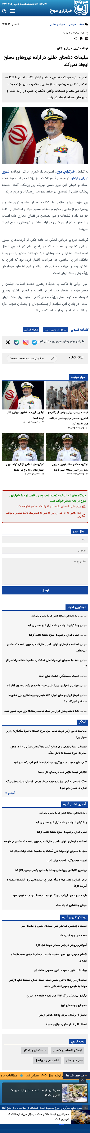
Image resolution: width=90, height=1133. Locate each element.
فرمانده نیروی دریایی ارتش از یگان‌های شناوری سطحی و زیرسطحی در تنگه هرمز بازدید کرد (67, 418)
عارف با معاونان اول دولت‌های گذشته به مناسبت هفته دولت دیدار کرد (48, 851)
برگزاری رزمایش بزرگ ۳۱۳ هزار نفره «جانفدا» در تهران (57, 996)
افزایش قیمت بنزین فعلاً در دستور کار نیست (62, 772)
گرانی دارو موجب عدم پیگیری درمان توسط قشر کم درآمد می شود (50, 762)
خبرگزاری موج (66, 171)
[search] (4, 11)
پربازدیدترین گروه (74, 917)
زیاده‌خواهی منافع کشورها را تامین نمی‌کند (63, 813)
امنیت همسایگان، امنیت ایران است (67, 860)
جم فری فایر (74, 1060)
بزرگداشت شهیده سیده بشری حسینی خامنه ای (60, 970)
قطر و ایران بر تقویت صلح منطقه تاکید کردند (62, 832)
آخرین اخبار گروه (74, 804)
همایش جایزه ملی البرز (74, 1005)
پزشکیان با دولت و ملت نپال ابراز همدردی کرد (61, 822)
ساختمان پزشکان (34, 1050)
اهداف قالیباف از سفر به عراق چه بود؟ (66, 1024)
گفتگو (82, 722)
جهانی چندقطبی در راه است (71, 905)
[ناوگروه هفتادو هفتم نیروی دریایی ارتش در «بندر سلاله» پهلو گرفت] (67, 447)
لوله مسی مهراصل (47, 1060)
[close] (82, 1079)
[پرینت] (81, 39)
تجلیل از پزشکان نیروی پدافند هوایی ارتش (63, 1015)
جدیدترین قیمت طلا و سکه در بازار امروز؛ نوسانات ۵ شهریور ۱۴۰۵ (38, 1117)
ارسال (45, 590)
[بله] (17, 342)
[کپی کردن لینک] (32, 358)
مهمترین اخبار (77, 607)
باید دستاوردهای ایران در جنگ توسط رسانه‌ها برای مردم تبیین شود (49, 895)
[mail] (86, 39)
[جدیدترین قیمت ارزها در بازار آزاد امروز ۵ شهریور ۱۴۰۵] (74, 1093)
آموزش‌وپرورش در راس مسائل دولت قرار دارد (61, 945)
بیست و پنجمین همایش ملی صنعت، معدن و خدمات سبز (54, 926)
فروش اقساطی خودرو (67, 1050)
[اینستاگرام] (25, 342)
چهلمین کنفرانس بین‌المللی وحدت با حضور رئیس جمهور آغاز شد (51, 870)
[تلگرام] (34, 342)
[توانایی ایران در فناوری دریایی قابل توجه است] (23, 395)
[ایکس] (7, 342)
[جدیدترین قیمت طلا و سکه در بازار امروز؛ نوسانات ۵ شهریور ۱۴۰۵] (80, 1117)
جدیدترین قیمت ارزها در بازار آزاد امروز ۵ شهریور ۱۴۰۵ (35, 1093)
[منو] (12, 11)
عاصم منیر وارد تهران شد (73, 935)
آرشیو (11, 793)
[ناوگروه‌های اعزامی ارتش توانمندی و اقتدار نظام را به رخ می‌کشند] (23, 447)
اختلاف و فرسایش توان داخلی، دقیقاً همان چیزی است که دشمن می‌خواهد (45, 841)
